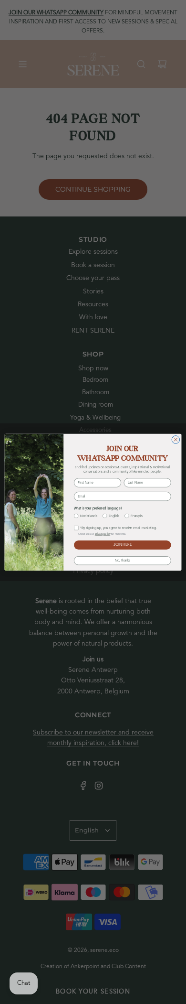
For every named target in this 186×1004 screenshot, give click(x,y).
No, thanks (122, 560)
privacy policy (102, 534)
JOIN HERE (123, 545)
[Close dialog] (176, 439)
